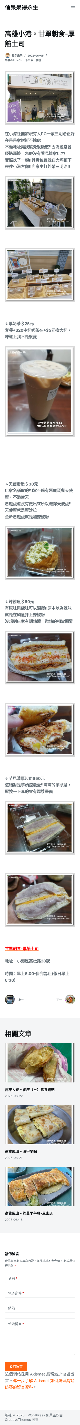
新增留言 (16, 1324)
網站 (11, 1308)
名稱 (12, 1278)
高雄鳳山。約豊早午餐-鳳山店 (29, 1213)
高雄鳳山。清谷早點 (21, 1151)
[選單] (73, 8)
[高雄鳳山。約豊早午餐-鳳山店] (40, 1186)
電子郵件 (16, 1293)
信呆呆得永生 (21, 7)
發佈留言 (16, 1366)
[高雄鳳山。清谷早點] (40, 1124)
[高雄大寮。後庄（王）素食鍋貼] (40, 1062)
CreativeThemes (18, 1419)
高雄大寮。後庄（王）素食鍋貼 (30, 1089)
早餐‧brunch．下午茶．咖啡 (23, 60)
